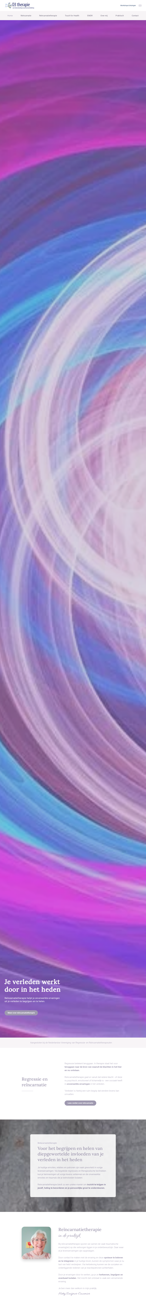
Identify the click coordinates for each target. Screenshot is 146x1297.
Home (10, 15)
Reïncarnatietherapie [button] (48, 15)
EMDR (90, 15)
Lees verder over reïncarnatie (80, 1103)
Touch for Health (72, 15)
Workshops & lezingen (128, 5)
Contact (135, 15)
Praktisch (120, 15)
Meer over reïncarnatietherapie (21, 1013)
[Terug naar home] (21, 5)
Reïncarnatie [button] (26, 15)
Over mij (104, 15)
